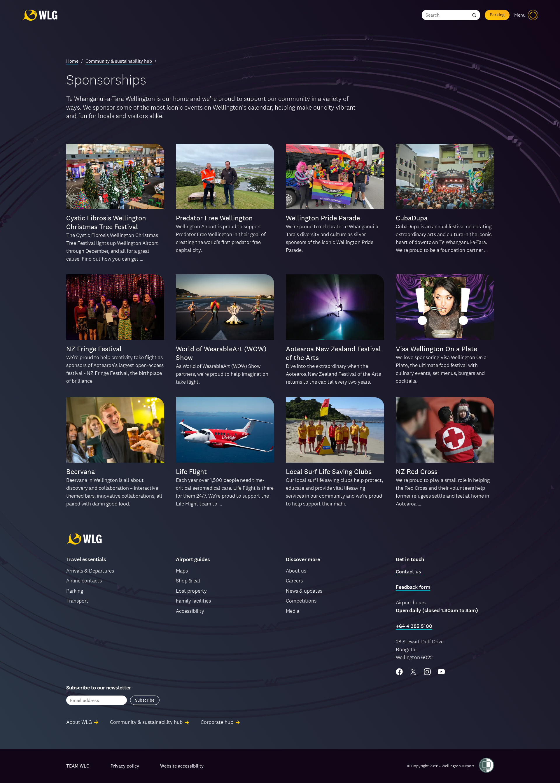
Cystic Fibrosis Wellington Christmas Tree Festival (106, 222)
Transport (77, 600)
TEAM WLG (78, 766)
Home (72, 61)
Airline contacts (84, 580)
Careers (294, 580)
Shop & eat (188, 580)
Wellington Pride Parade (323, 217)
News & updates (304, 590)
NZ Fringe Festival (94, 348)
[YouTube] (441, 671)
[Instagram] (427, 671)
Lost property (191, 590)
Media (292, 611)
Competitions (301, 600)
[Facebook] (399, 671)
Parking (497, 14)
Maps (182, 570)
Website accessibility (182, 766)
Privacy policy (125, 766)
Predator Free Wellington (214, 217)
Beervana (80, 471)
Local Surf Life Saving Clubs (329, 471)
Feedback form (413, 587)
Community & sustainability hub (118, 61)
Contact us (408, 571)
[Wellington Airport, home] (39, 15)
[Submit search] (474, 15)
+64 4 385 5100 (414, 626)
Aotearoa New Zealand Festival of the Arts (333, 353)
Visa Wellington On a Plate (436, 348)
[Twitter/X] (413, 671)
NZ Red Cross (417, 471)
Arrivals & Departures (90, 570)
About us (296, 570)
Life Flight (191, 471)
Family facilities (193, 600)
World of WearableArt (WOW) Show (221, 353)
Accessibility (190, 611)
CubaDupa (412, 217)
